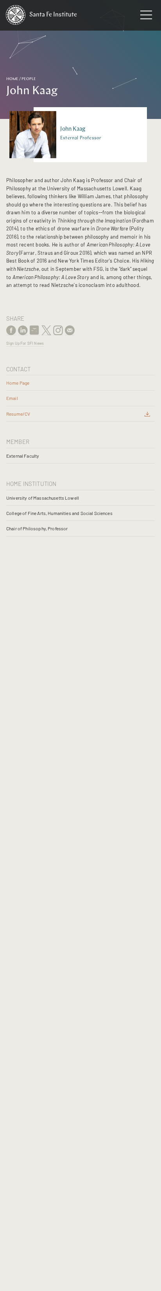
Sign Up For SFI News (25, 343)
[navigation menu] (146, 16)
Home (12, 79)
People (28, 79)
